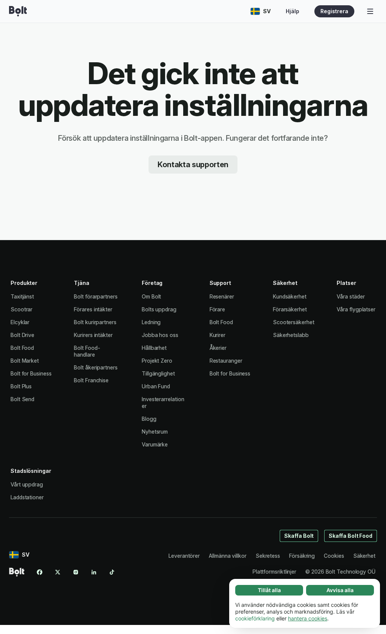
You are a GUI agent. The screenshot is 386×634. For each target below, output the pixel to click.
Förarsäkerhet (290, 309)
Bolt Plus (21, 386)
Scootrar (21, 309)
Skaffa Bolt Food (350, 535)
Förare (217, 309)
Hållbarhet (154, 348)
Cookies (334, 555)
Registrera (334, 11)
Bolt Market (25, 360)
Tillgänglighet (158, 373)
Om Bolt (151, 296)
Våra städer (351, 296)
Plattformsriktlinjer (274, 571)
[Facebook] (40, 572)
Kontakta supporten (193, 164)
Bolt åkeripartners (96, 367)
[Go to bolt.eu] (18, 11)
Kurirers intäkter (93, 335)
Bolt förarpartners (96, 296)
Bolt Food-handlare (87, 351)
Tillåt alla (269, 590)
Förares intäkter (93, 309)
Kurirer (217, 335)
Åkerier (218, 348)
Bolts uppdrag (159, 309)
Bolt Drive (22, 335)
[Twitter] (58, 572)
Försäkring (302, 555)
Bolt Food (22, 348)
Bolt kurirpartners (95, 322)
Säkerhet (364, 555)
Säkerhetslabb (291, 335)
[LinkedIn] (94, 572)
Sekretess (268, 555)
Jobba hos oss (160, 335)
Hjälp (292, 11)
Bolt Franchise (91, 380)
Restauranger (226, 360)
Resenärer (222, 296)
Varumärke (155, 444)
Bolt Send (22, 399)
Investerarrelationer (163, 402)
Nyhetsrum (155, 431)
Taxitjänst (22, 296)
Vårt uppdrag (27, 484)
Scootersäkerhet (293, 322)
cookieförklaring (255, 618)
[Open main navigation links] (370, 11)
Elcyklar (20, 322)
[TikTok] (112, 572)
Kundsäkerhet (289, 296)
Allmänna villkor (228, 555)
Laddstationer (27, 497)
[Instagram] (76, 572)
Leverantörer (184, 555)
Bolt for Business (31, 373)
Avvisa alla (340, 590)
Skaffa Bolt (299, 535)
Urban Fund (156, 386)
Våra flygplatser (356, 309)
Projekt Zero (157, 360)
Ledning (151, 322)
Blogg (149, 418)
